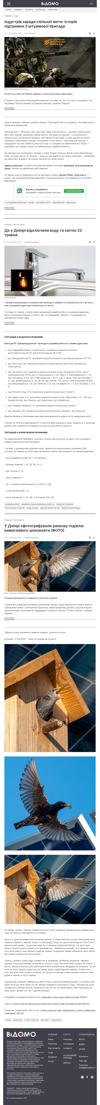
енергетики (32, 508)
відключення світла (49, 508)
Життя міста (18, 224)
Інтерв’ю (67, 1048)
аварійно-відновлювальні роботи (38, 504)
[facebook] (87, 1077)
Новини (7, 16)
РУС (91, 4)
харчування (58, 202)
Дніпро (9, 10)
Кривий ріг (18, 10)
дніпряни (17, 1020)
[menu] (8, 3)
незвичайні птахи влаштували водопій (60, 997)
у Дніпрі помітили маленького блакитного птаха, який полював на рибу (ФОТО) (50, 1003)
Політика (52, 1044)
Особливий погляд (69, 1056)
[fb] (90, 33)
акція (31, 202)
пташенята (56, 1020)
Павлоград (52, 10)
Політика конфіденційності (87, 1066)
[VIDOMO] (50, 3)
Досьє (66, 1063)
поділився (40, 610)
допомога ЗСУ (43, 202)
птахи (8, 1020)
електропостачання (14, 508)
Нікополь (29, 10)
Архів (82, 1049)
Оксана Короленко (32, 242)
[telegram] (94, 33)
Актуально (68, 1044)
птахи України (31, 1020)
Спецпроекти (86, 1034)
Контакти (83, 1056)
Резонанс (68, 1039)
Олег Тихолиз (30, 33)
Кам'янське (40, 10)
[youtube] (92, 1077)
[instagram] (82, 1077)
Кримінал (52, 1057)
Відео (82, 1044)
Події (15, 16)
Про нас (83, 1061)
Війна (50, 1039)
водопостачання (65, 504)
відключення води (71, 508)
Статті (66, 1034)
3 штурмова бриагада (15, 202)
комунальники (12, 504)
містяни (44, 1020)
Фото (82, 1039)
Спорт (51, 1061)
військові (70, 202)
